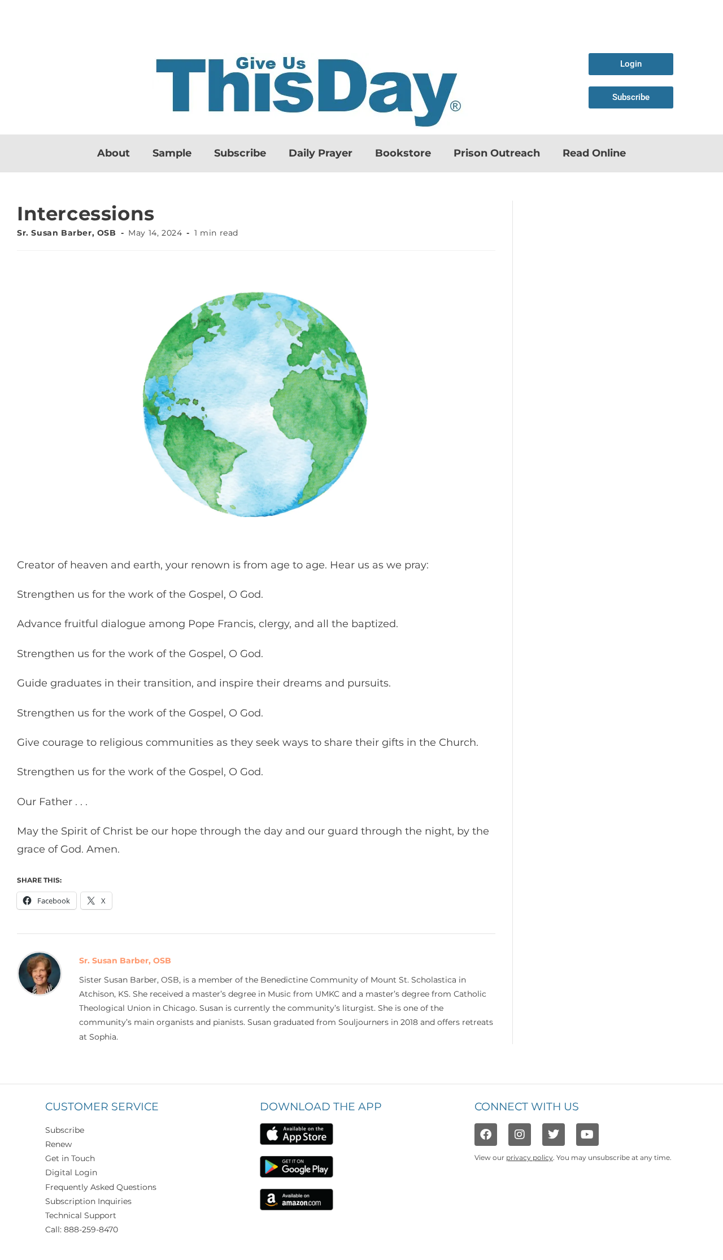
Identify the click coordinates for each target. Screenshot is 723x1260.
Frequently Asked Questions (100, 1187)
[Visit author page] (39, 972)
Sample (172, 153)
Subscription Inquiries (88, 1201)
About (113, 153)
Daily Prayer (320, 153)
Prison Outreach (497, 153)
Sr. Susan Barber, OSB (66, 233)
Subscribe (240, 153)
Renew (58, 1144)
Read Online (594, 153)
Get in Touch (70, 1158)
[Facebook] (485, 1134)
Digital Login (71, 1172)
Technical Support (80, 1215)
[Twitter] (553, 1134)
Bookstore (403, 153)
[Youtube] (587, 1134)
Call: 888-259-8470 (81, 1229)
